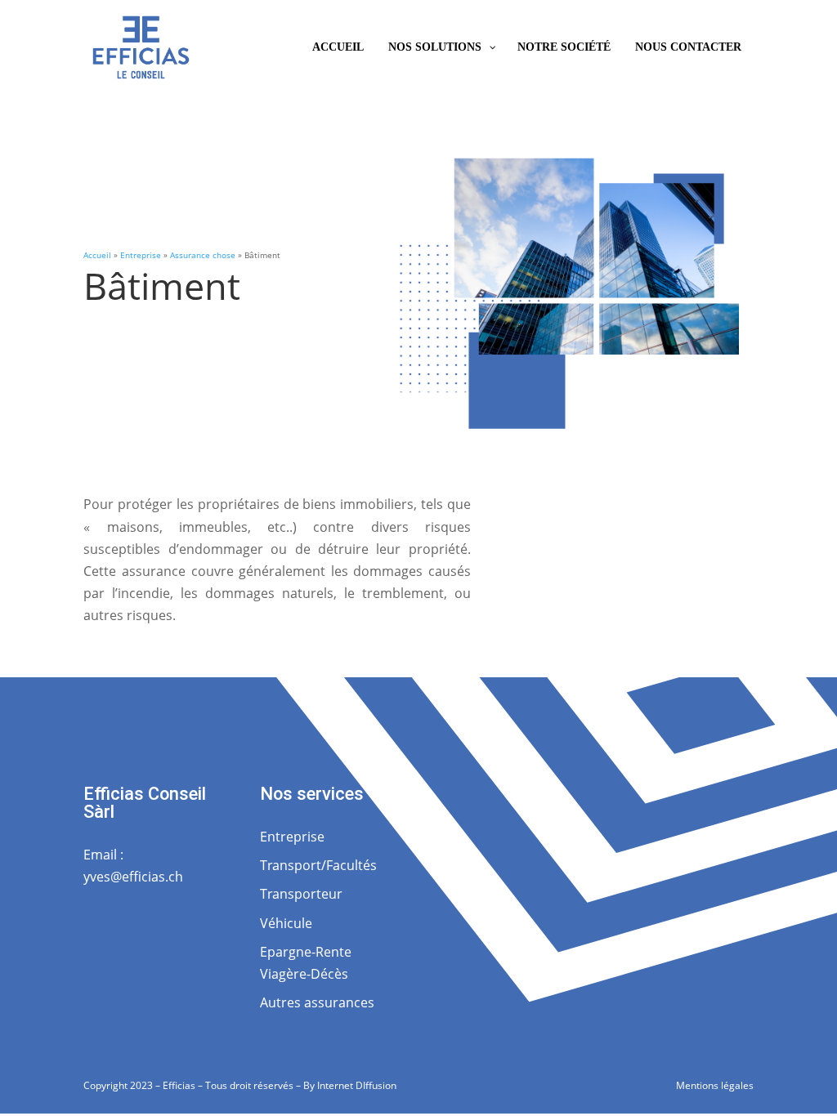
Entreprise (140, 255)
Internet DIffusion (356, 1085)
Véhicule (286, 923)
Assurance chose (202, 255)
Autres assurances (317, 1002)
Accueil (97, 255)
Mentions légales (715, 1085)
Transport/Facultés (318, 865)
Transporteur (301, 894)
